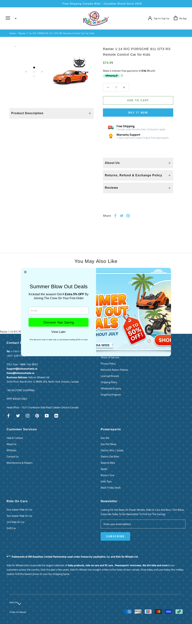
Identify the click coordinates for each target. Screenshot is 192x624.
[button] (25, 272)
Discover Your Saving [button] (59, 322)
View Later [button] (58, 331)
